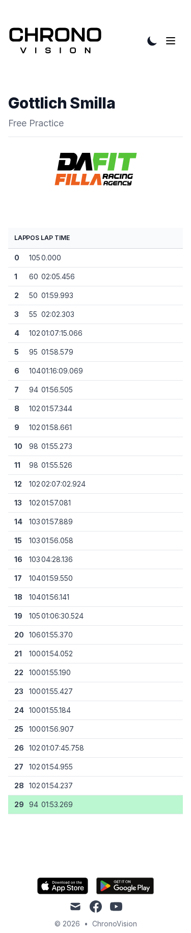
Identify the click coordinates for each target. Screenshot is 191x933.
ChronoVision (114, 923)
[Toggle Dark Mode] (152, 41)
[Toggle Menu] (173, 41)
